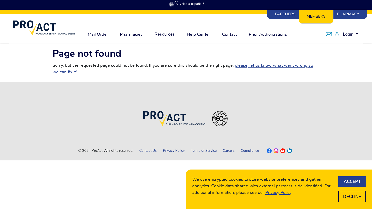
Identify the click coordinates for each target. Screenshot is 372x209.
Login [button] (349, 34)
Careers (229, 150)
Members (316, 16)
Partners (285, 14)
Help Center (198, 34)
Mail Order (98, 34)
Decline (352, 196)
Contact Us (148, 150)
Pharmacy (348, 14)
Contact (229, 34)
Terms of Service (204, 150)
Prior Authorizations (268, 34)
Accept (352, 181)
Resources (165, 34)
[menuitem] (98, 34)
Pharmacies (131, 34)
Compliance (250, 150)
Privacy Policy (174, 150)
